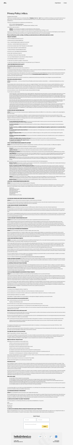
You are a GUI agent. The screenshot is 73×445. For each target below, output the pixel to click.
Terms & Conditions (56, 441)
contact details (10, 247)
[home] (5, 3)
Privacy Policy (57, 440)
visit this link (27, 261)
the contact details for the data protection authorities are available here (32, 256)
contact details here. (28, 254)
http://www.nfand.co (19, 24)
